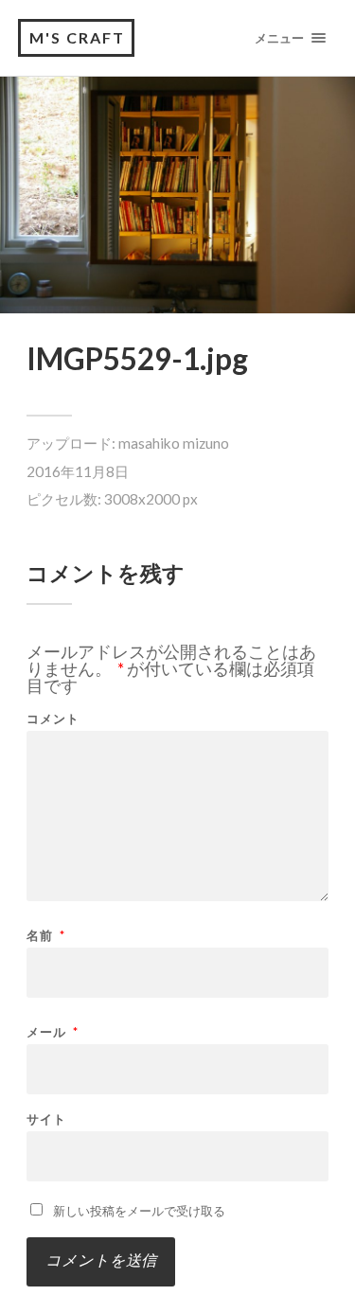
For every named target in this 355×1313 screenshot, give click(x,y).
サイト (46, 1119)
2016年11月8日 (78, 471)
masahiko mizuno (173, 443)
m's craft (77, 37)
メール (53, 1032)
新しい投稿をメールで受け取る (139, 1210)
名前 (46, 936)
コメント (53, 719)
